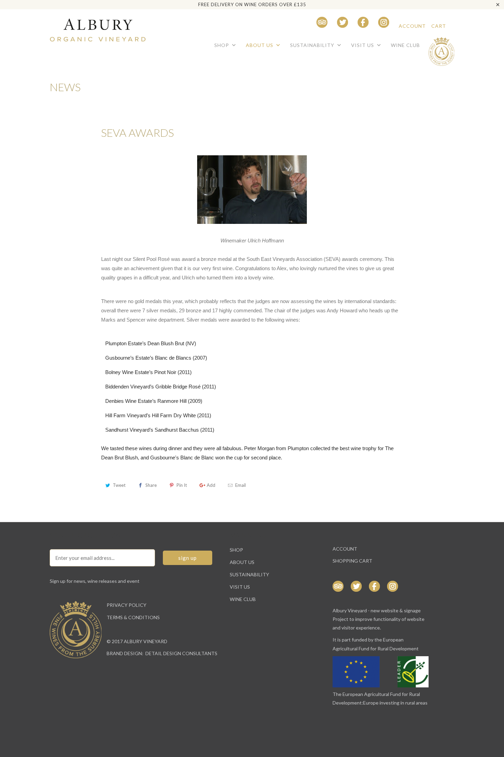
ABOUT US (260, 45)
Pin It (182, 485)
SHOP (222, 45)
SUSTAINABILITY (313, 45)
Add (211, 485)
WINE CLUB (405, 45)
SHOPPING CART (352, 561)
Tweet (119, 485)
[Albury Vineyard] (98, 27)
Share (151, 485)
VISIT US (363, 45)
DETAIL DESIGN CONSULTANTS (181, 653)
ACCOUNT (412, 26)
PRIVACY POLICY (126, 605)
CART (438, 26)
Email (240, 485)
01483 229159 (289, 26)
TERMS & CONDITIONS (133, 617)
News (65, 87)
